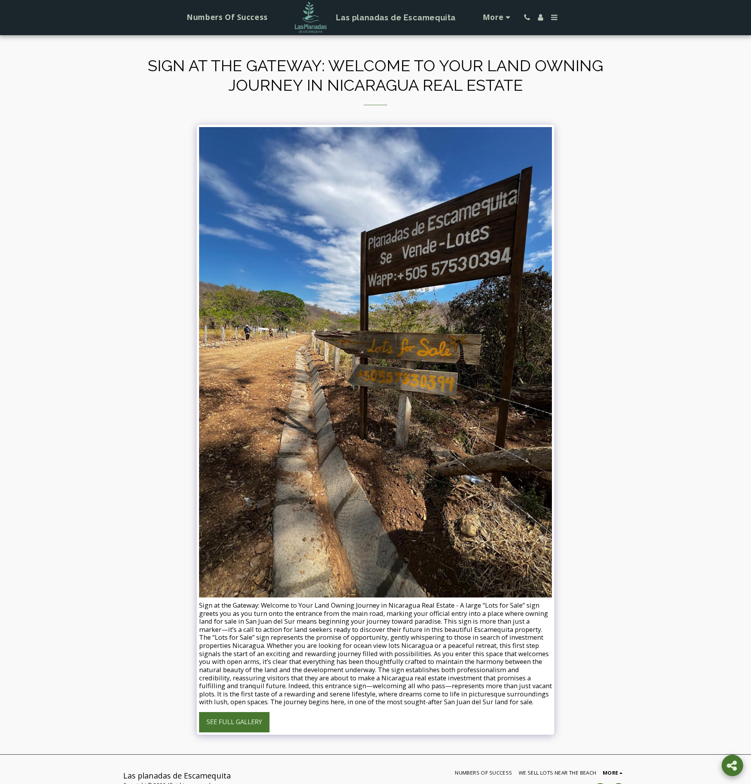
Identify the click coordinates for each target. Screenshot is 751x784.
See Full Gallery (234, 721)
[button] (527, 17)
